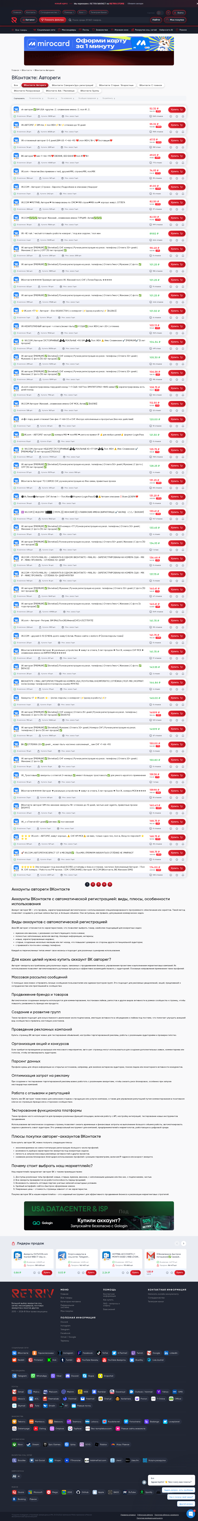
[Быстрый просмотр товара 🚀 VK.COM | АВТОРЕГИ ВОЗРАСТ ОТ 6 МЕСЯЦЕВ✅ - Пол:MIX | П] (170, 859)
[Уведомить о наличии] (183, 116)
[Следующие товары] (183, 1243)
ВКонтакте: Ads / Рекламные (60, 91)
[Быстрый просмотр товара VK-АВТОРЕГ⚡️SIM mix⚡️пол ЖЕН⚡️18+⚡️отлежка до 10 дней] (170, 132)
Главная (17, 12)
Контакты (30, 12)
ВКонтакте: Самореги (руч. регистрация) (72, 85)
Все (16, 85)
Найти (156, 20)
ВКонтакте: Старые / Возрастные (116, 85)
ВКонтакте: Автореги (35, 85)
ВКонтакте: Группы (90, 91)
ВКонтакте (27, 70)
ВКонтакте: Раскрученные (27, 91)
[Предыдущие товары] (177, 1243)
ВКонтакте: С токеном (151, 85)
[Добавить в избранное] (177, 116)
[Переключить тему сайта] (160, 13)
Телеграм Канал (99, 12)
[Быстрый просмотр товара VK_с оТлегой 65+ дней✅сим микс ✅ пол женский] (170, 828)
